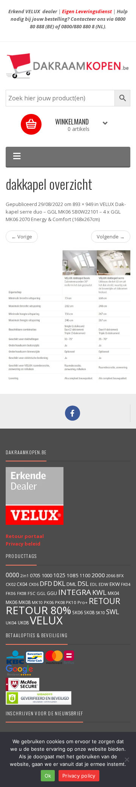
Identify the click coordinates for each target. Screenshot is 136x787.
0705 (35, 575)
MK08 (25, 602)
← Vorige (21, 236)
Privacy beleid (23, 543)
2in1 (24, 575)
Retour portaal (25, 536)
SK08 (89, 612)
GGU (52, 593)
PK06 (49, 602)
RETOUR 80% (38, 610)
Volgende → (111, 236)
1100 (85, 575)
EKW (115, 584)
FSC (32, 593)
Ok (48, 776)
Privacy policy (79, 776)
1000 (47, 575)
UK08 (23, 622)
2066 (110, 575)
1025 (59, 575)
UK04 (11, 623)
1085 (72, 575)
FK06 (11, 593)
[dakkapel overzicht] (68, 316)
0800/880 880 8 (77, 26)
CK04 (22, 584)
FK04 (125, 584)
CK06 (34, 584)
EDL (93, 584)
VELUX (46, 620)
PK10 (71, 602)
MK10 (37, 602)
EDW (103, 584)
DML (71, 584)
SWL (112, 611)
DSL (83, 583)
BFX (120, 575)
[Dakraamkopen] (68, 65)
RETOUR (104, 600)
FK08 (21, 593)
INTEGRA (74, 592)
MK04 (113, 593)
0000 (12, 575)
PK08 (60, 602)
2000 (98, 575)
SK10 (100, 612)
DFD (46, 583)
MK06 (11, 602)
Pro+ (82, 602)
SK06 (77, 612)
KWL (99, 592)
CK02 (10, 584)
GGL (41, 593)
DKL (59, 583)
